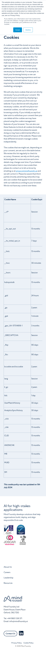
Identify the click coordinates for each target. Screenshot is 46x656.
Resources (8, 583)
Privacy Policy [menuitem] (16, 643)
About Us (8, 567)
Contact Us (10, 633)
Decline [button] (28, 30)
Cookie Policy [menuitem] (28, 643)
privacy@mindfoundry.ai (26, 171)
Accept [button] (17, 30)
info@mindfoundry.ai (18, 621)
